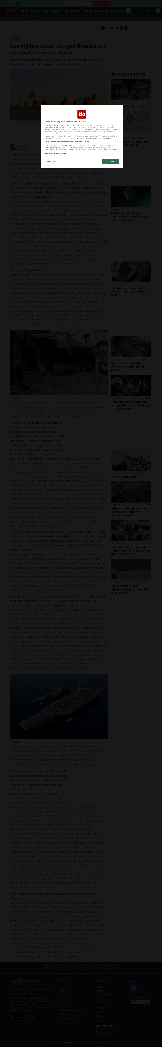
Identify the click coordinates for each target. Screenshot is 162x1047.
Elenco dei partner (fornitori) (56, 153)
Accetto (110, 161)
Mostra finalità (53, 161)
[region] (82, 136)
